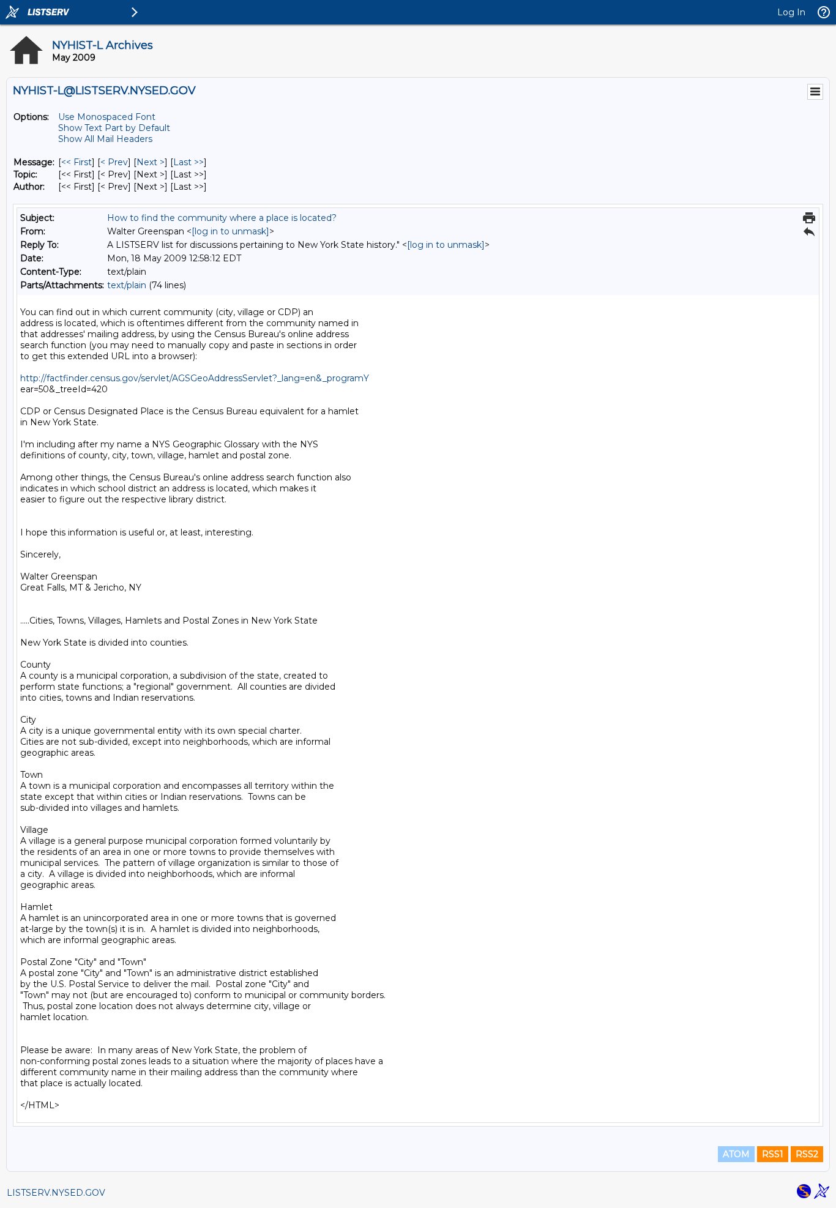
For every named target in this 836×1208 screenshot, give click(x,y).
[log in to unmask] (230, 231)
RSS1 (772, 1154)
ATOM (736, 1154)
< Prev (114, 162)
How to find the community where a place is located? (222, 217)
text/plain (126, 285)
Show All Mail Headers (105, 138)
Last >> (188, 162)
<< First (76, 162)
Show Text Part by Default (114, 127)
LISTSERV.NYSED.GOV (56, 1192)
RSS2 (807, 1154)
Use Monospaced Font (106, 116)
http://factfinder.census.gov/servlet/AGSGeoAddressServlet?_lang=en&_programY (194, 378)
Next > (150, 162)
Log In (791, 12)
